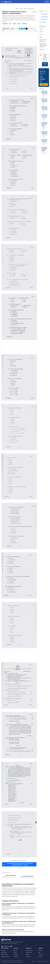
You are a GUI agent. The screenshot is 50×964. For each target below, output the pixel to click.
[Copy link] (29, 29)
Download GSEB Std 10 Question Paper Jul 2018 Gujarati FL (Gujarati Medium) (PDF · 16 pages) (20, 864)
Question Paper (5, 23)
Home (17, 8)
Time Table (43, 22)
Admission (15, 954)
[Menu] (2, 1)
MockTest (15, 950)
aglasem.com (7, 1)
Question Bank (43, 14)
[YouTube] (11, 946)
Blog (39, 952)
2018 (10, 23)
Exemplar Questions (5, 956)
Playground (15, 956)
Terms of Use (39, 961)
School (21, 8)
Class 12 (41, 34)
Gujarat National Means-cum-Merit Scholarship (43, 45)
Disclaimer (34, 961)
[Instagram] (5, 946)
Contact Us (40, 954)
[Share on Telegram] (22, 29)
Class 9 (41, 37)
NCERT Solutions (4, 954)
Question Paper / (31, 8)
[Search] (45, 2)
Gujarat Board (24, 23)
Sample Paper (43, 19)
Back (35, 11)
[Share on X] (27, 29)
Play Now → (43, 84)
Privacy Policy (46, 961)
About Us (40, 950)
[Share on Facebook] (24, 29)
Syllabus (27, 954)
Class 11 (41, 31)
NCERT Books (4, 952)
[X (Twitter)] (8, 946)
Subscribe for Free (45, 64)
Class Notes (3, 950)
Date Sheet (28, 956)
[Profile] (48, 2)
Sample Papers (29, 952)
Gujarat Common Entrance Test (43, 40)
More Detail (4, 21)
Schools (15, 952)
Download (7, 28)
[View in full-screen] (35, 31)
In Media (40, 956)
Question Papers (29, 950)
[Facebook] (2, 946)
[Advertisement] (19, 39)
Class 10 (25, 8)
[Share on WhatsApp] (20, 29)
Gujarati (14, 23)
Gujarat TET (42, 49)
